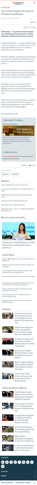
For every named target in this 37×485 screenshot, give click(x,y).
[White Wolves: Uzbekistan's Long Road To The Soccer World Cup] (8, 438)
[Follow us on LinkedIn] (27, 462)
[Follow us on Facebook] (23, 462)
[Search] (34, 483)
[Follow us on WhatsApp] (32, 462)
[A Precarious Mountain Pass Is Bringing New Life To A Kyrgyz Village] (8, 429)
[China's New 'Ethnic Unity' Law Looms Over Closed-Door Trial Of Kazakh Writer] (8, 376)
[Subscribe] (2, 466)
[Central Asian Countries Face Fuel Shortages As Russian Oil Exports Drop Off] (8, 406)
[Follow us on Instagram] (11, 462)
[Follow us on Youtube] (2, 462)
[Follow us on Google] (15, 462)
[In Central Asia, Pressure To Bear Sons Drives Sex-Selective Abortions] (8, 448)
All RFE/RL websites (7, 482)
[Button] (33, 22)
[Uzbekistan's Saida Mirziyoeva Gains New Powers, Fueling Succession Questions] (18, 231)
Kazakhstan (5, 8)
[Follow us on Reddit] (7, 462)
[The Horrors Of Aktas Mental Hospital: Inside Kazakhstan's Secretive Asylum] (8, 353)
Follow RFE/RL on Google (23, 482)
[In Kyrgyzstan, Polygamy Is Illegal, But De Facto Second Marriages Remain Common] (8, 417)
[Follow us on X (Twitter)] (19, 462)
